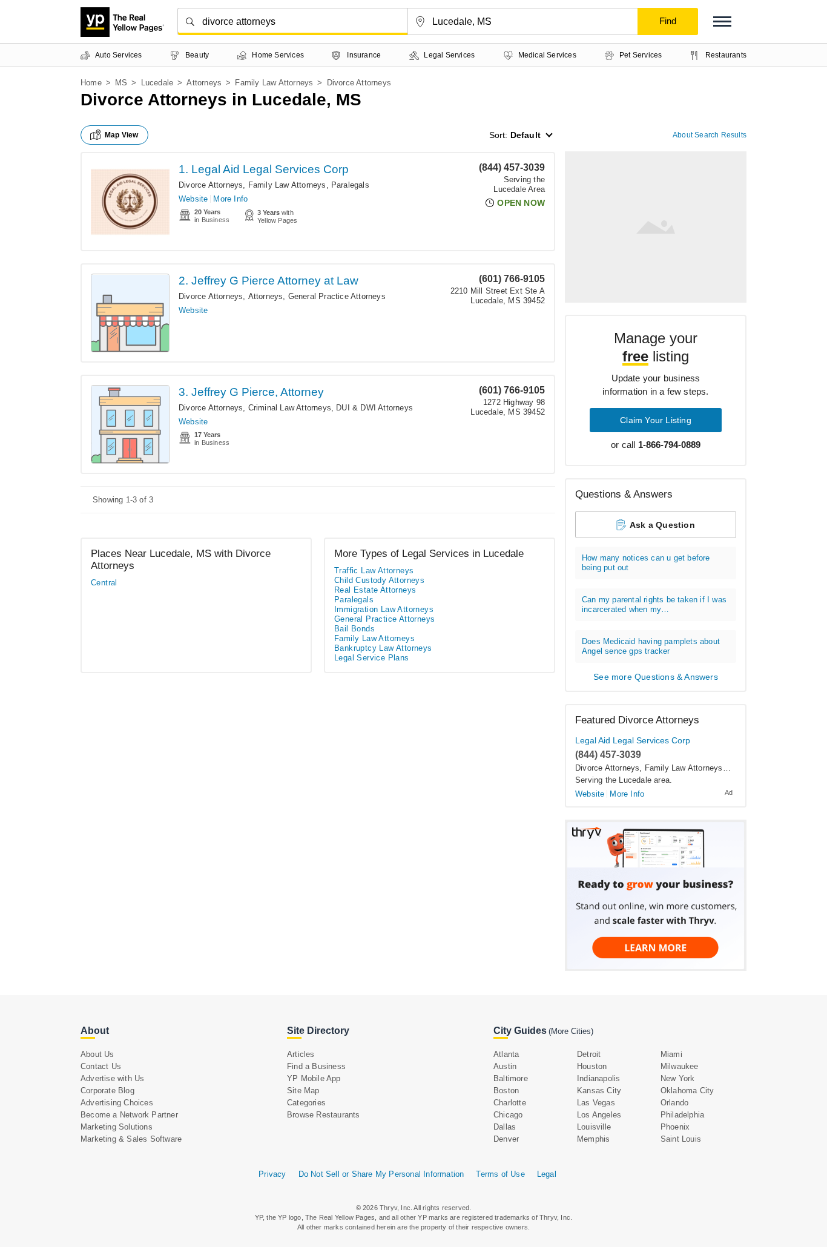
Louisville (594, 1126)
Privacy (272, 1174)
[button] (722, 21)
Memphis (593, 1138)
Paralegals (350, 184)
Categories (306, 1102)
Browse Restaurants (323, 1114)
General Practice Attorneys (337, 296)
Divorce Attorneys (211, 184)
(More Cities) (571, 1031)
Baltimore (510, 1078)
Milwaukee (680, 1066)
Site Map (303, 1090)
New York (678, 1078)
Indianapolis (598, 1078)
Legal (546, 1174)
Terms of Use (500, 1174)
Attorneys (204, 82)
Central (104, 582)
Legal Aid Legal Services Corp (632, 740)
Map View (122, 135)
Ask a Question (662, 525)
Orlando (674, 1102)
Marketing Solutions (117, 1126)
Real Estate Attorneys (375, 589)
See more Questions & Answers (655, 677)
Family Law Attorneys (274, 82)
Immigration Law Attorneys (383, 609)
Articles (301, 1054)
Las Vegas (596, 1102)
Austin (504, 1066)
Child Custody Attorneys (379, 580)
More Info (230, 199)
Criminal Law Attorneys (289, 407)
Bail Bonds (354, 628)
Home (91, 82)
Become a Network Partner (129, 1114)
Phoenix (675, 1126)
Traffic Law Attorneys (374, 570)
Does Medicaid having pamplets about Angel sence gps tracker (651, 646)
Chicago (507, 1114)
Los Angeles (599, 1114)
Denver (506, 1138)
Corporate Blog (107, 1090)
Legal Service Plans (371, 657)
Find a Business (316, 1066)
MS (121, 82)
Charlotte (509, 1102)
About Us (97, 1054)
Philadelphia (682, 1114)
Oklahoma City (687, 1090)
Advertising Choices (117, 1102)
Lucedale (157, 82)
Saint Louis (681, 1138)
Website (193, 199)
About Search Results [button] (709, 135)
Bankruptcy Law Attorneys (383, 648)
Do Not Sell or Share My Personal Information (381, 1174)
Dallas (504, 1126)
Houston (592, 1066)
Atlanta (506, 1054)
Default (525, 135)
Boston (506, 1090)
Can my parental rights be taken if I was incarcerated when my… (654, 604)
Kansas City (599, 1090)
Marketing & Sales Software (131, 1138)
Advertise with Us (112, 1078)
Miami (671, 1054)
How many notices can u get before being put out (646, 562)
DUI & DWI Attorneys (374, 407)
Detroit (589, 1054)
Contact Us (101, 1066)
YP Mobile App (314, 1078)
